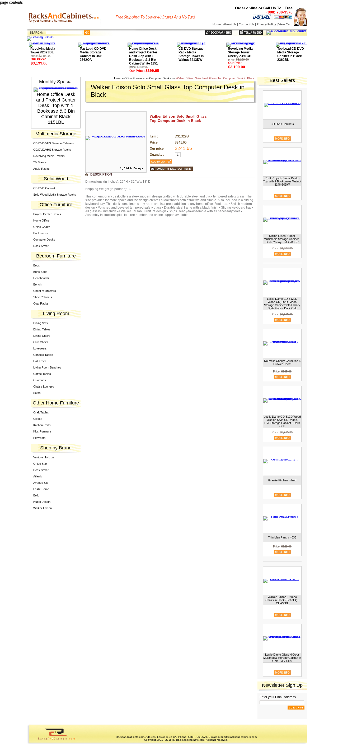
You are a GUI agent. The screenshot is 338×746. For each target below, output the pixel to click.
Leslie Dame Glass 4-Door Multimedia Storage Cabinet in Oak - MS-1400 (282, 657)
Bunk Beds (40, 271)
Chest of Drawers (44, 290)
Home (217, 24)
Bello (36, 495)
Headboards (41, 278)
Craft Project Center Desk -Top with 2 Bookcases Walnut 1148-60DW (282, 181)
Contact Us (246, 24)
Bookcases (40, 233)
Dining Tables (41, 329)
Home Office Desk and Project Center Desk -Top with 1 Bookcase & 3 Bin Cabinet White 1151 (143, 56)
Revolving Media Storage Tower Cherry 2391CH (240, 52)
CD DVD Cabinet (44, 188)
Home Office (41, 220)
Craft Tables (41, 412)
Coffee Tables (42, 373)
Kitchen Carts (42, 425)
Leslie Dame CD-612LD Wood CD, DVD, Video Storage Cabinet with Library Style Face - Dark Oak (282, 303)
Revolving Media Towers (49, 156)
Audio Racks (41, 168)
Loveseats (40, 348)
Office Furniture (134, 78)
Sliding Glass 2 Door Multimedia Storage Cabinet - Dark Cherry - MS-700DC (282, 239)
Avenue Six (40, 482)
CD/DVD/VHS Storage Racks (52, 149)
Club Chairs (40, 342)
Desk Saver (41, 245)
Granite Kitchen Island (282, 480)
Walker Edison (42, 508)
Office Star (40, 463)
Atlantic (38, 476)
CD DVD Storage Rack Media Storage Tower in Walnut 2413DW (191, 54)
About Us (229, 24)
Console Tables (43, 354)
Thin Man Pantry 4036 (282, 537)
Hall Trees (39, 361)
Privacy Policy (266, 24)
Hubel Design (41, 501)
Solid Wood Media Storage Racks (54, 194)
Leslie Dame (41, 489)
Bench (37, 284)
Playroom (39, 437)
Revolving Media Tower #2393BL (42, 50)
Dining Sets (40, 323)
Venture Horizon (43, 457)
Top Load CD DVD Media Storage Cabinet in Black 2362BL (290, 54)
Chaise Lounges (43, 386)
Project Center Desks (47, 214)
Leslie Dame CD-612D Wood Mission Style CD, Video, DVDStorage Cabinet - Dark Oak (282, 421)
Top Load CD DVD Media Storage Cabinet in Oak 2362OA (93, 54)
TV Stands (40, 162)
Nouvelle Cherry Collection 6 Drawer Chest (282, 362)
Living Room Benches (47, 367)
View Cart (285, 24)
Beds (36, 265)
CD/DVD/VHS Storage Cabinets (53, 143)
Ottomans (39, 380)
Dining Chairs (41, 335)
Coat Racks (41, 303)
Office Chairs (41, 226)
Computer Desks (44, 239)
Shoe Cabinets (42, 297)
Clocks (37, 418)
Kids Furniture (42, 431)
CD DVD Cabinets (282, 124)
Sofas (37, 392)
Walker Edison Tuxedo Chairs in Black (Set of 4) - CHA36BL (282, 600)
